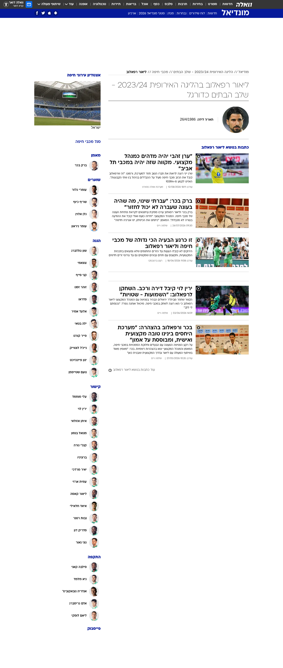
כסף (156, 4)
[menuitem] (225, 4)
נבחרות (181, 13)
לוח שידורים (197, 13)
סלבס (169, 4)
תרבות (182, 4)
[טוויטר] (43, 13)
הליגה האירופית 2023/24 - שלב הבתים (203, 72)
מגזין (171, 13)
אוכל (145, 4)
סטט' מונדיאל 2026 (152, 13)
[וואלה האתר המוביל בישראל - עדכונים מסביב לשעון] (244, 4)
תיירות (116, 4)
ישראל (96, 127)
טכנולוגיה (99, 4)
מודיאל (243, 72)
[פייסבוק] (37, 13)
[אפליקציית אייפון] (49, 13)
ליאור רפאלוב (136, 72)
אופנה (83, 4)
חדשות (227, 4)
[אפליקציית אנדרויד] (55, 13)
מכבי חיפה (160, 72)
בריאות (131, 4)
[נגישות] (6, 4)
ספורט (212, 4)
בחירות (198, 4)
